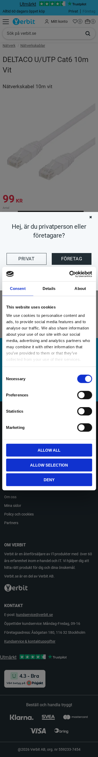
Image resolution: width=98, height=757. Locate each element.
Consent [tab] (18, 288)
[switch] (84, 395)
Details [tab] (49, 288)
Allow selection (49, 465)
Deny (49, 480)
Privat (26, 258)
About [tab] (80, 288)
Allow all (49, 450)
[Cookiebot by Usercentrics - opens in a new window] (70, 274)
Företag (71, 258)
